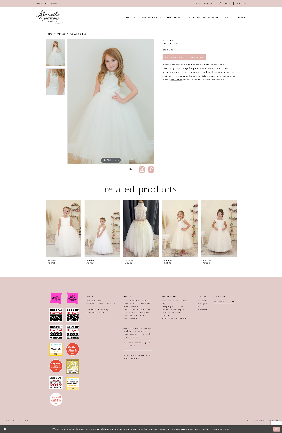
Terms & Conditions (172, 313)
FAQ (164, 304)
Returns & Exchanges (173, 310)
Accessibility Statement (174, 318)
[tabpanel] (55, 53)
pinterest (202, 310)
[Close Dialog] (5, 429)
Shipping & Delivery (172, 307)
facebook (202, 301)
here (227, 429)
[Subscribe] (231, 301)
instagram (203, 304)
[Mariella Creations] (49, 17)
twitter (201, 307)
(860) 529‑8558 (94, 301)
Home (49, 34)
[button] (241, 3)
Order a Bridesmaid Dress (175, 301)
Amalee (61, 34)
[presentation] (63, 228)
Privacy (165, 316)
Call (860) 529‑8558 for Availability (184, 57)
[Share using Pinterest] (151, 169)
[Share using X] (142, 169)
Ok (276, 429)
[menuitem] (47, 3)
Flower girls (78, 34)
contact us (176, 80)
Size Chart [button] (169, 49)
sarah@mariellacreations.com (101, 304)
